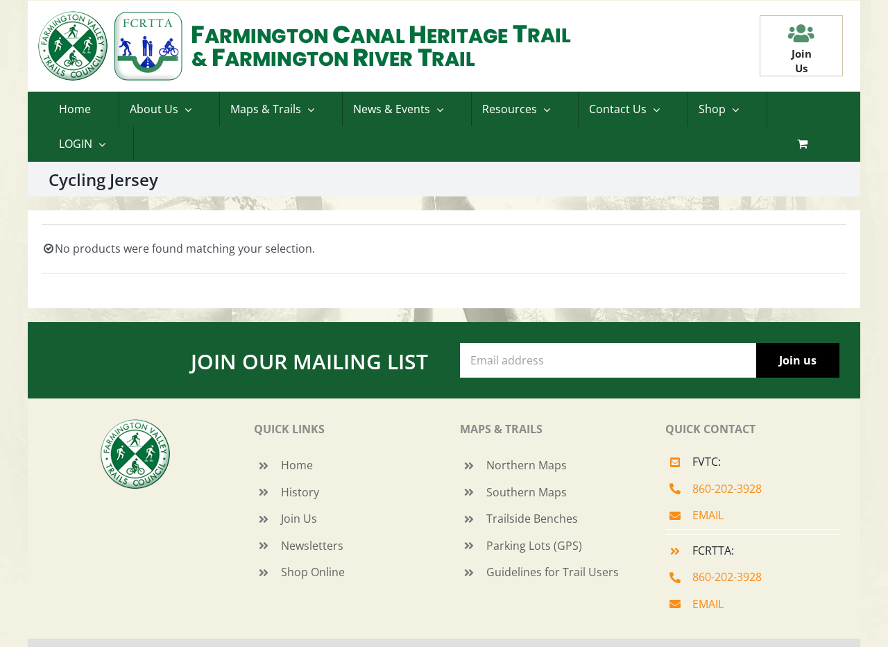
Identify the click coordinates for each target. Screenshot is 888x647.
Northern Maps (526, 465)
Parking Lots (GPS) (534, 545)
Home (297, 465)
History (300, 492)
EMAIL (708, 515)
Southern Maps (526, 492)
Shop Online (313, 572)
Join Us (299, 518)
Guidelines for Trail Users (552, 572)
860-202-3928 (727, 488)
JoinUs (802, 61)
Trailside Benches (532, 518)
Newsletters (312, 545)
